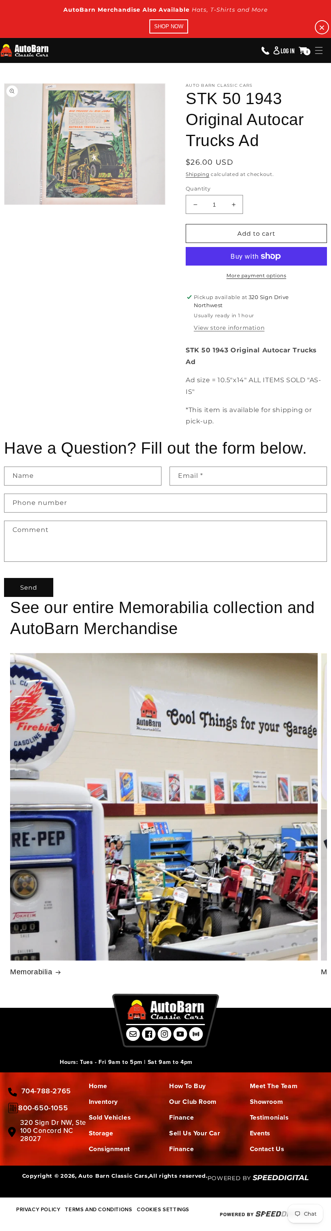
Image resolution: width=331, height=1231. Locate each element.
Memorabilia (31, 972)
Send (28, 587)
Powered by (258, 1178)
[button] (319, 50)
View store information (229, 327)
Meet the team (274, 1086)
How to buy (187, 1086)
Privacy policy (38, 1209)
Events (260, 1133)
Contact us (267, 1149)
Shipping (197, 174)
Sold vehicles (110, 1117)
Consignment (109, 1149)
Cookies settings (163, 1209)
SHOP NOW (168, 26)
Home (98, 1086)
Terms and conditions (98, 1209)
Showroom (266, 1101)
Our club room (193, 1101)
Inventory (103, 1101)
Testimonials (269, 1117)
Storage (101, 1133)
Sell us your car (194, 1133)
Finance (181, 1117)
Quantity (198, 188)
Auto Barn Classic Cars (112, 1175)
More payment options (256, 275)
